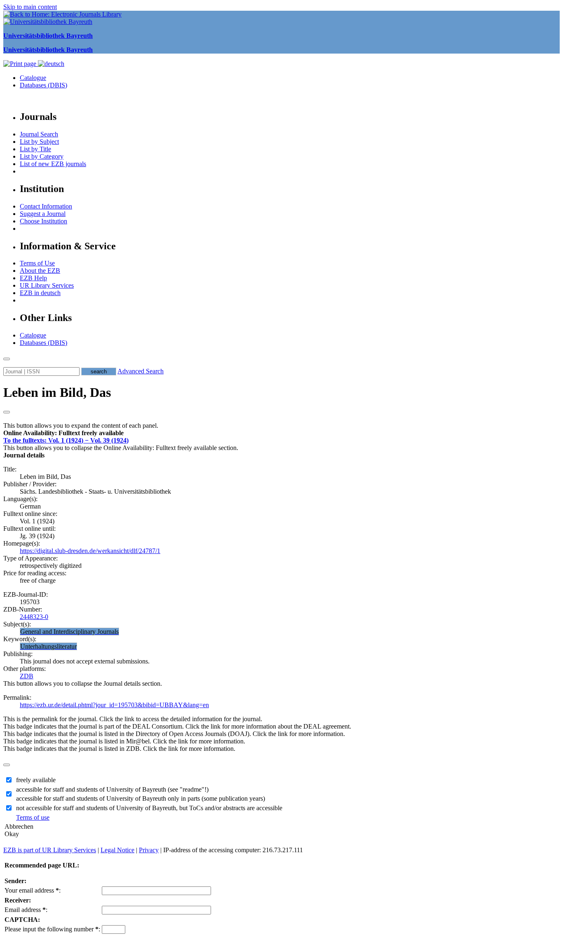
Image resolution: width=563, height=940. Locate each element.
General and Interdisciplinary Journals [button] (69, 631)
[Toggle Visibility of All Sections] (6, 412)
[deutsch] (51, 63)
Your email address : (33, 890)
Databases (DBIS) (43, 85)
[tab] (281, 433)
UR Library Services (47, 285)
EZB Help (33, 277)
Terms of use (32, 817)
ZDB (26, 676)
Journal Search (39, 134)
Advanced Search (140, 371)
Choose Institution (43, 221)
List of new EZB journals (53, 163)
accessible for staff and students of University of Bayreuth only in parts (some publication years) (140, 798)
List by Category (41, 156)
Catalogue (33, 77)
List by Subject (39, 141)
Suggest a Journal (43, 213)
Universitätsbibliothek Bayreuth (48, 35)
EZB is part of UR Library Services (49, 849)
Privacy (149, 849)
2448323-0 (34, 616)
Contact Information (46, 206)
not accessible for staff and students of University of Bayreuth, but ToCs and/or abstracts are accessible (149, 807)
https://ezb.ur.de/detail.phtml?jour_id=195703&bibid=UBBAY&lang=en (114, 704)
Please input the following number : (52, 929)
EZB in (40, 292)
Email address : (26, 909)
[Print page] (20, 63)
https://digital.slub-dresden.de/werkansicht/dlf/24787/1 (90, 550)
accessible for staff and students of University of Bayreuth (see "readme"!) (112, 789)
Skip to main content (30, 6)
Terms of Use (37, 263)
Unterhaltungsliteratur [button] (48, 646)
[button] (63, 432)
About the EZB (40, 270)
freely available (36, 779)
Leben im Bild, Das (57, 392)
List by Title (35, 148)
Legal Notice (117, 849)
